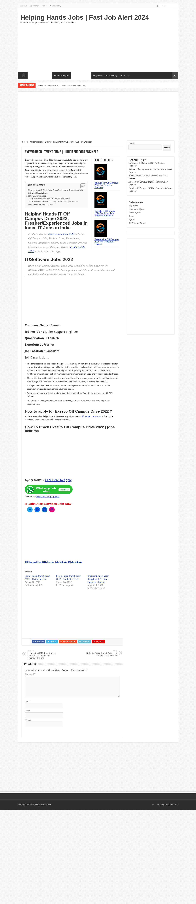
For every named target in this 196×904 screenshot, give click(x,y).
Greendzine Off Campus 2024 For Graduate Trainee (58, 85)
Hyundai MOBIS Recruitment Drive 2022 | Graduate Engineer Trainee (42, 654)
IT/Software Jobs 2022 (37, 196)
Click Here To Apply (58, 480)
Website (28, 720)
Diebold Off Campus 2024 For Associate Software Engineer (104, 213)
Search (131, 143)
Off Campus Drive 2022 (91, 416)
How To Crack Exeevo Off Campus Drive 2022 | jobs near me (55, 202)
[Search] (175, 6)
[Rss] (157, 6)
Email (27, 710)
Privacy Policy (55, 6)
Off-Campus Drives (80, 75)
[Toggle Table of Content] (81, 186)
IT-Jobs (32, 75)
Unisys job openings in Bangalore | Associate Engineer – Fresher (98, 579)
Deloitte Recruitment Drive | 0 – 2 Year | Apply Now (101, 653)
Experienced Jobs (61, 75)
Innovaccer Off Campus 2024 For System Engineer (106, 185)
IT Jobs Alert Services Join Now (40, 204)
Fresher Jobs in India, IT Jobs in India (64, 562)
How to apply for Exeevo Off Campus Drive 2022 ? (51, 199)
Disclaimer (34, 6)
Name (27, 701)
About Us (23, 6)
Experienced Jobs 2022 (61, 234)
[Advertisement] (120, 47)
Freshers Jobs (44, 75)
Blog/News (97, 75)
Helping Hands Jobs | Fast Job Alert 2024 (84, 17)
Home (44, 6)
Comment (30, 674)
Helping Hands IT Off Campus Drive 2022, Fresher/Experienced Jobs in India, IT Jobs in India (55, 191)
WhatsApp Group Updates (47, 497)
